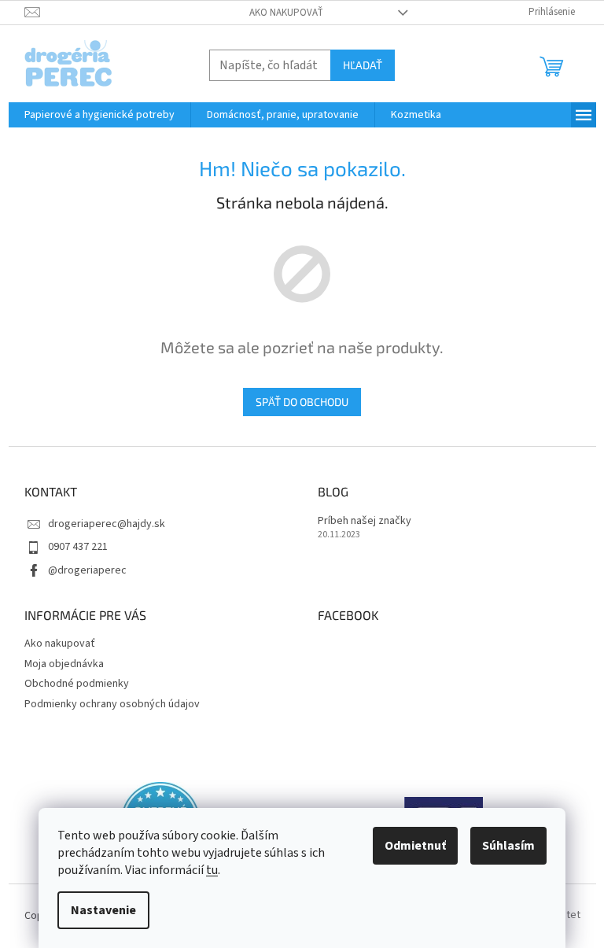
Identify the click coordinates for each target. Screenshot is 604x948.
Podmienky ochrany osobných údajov (112, 704)
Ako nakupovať (286, 13)
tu (212, 870)
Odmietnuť (415, 845)
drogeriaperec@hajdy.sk (106, 524)
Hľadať (362, 65)
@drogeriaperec (87, 570)
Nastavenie (103, 910)
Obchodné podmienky (76, 684)
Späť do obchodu (302, 401)
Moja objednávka (64, 664)
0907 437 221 (78, 547)
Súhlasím (508, 845)
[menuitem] (99, 114)
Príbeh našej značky (364, 521)
